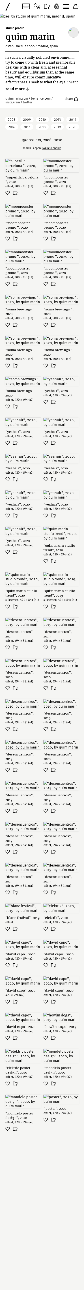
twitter (27, 102)
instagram (12, 102)
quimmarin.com (16, 98)
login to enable (51, 148)
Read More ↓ (17, 88)
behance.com (41, 98)
